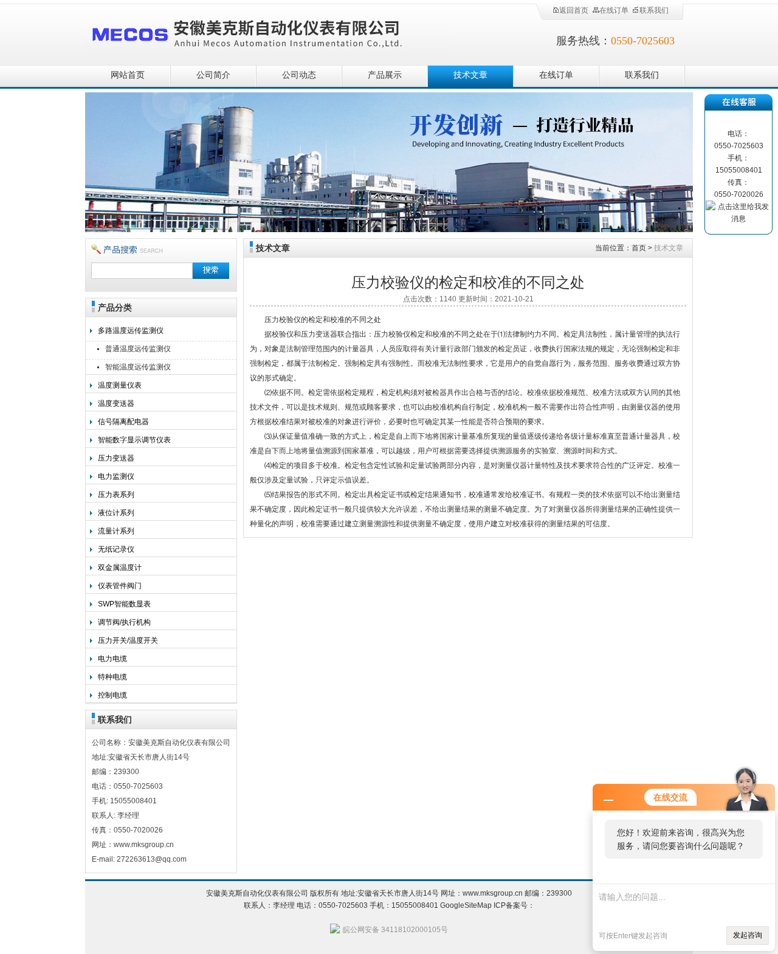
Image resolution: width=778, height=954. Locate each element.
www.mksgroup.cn (493, 893)
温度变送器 (116, 403)
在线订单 (613, 10)
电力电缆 (112, 658)
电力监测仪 (116, 476)
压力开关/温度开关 (128, 640)
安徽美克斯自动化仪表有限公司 (267, 32)
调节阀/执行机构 (124, 622)
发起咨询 (747, 935)
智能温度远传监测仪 (138, 367)
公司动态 (299, 75)
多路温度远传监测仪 (131, 330)
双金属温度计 (120, 567)
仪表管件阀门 (120, 586)
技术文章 (470, 75)
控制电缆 (112, 695)
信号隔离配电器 (123, 421)
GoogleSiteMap (466, 905)
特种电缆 (112, 677)
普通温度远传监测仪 (138, 349)
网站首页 (128, 75)
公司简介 (213, 75)
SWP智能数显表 (124, 604)
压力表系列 (116, 494)
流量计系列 (116, 531)
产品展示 (385, 75)
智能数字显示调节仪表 (134, 440)
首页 (639, 248)
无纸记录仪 (116, 549)
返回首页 (573, 10)
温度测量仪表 (120, 385)
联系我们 (654, 10)
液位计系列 (116, 513)
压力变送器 (116, 458)
